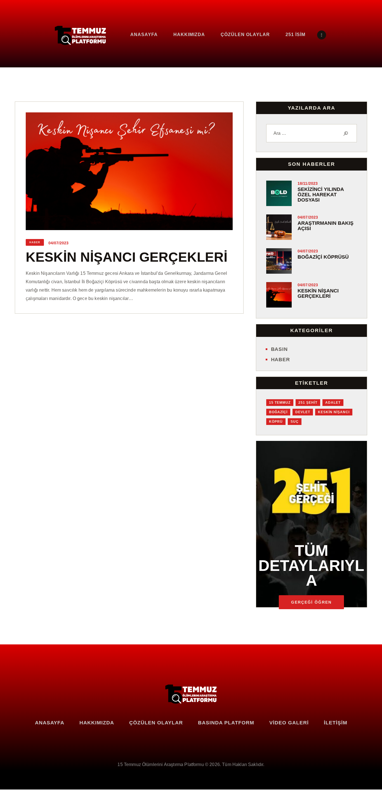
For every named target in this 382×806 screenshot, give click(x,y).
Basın (279, 349)
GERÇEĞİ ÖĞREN (311, 602)
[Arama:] (311, 133)
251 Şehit (307, 403)
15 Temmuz (280, 403)
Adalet (333, 403)
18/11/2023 (308, 183)
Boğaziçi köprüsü (323, 257)
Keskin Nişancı (334, 412)
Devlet (302, 412)
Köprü (276, 422)
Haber (34, 242)
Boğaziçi (278, 412)
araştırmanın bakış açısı (325, 226)
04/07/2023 (58, 243)
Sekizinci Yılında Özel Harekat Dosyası (321, 195)
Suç (295, 422)
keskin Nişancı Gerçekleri (126, 257)
